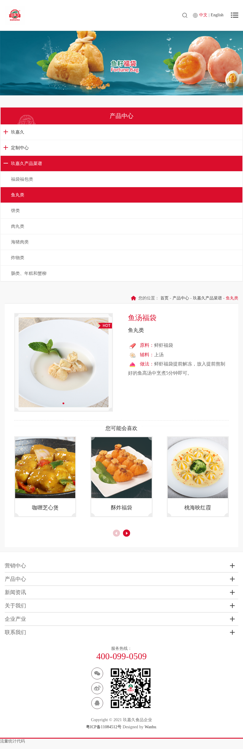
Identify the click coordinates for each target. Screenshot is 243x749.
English (217, 15)
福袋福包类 (22, 179)
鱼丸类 (17, 195)
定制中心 (20, 147)
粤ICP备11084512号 (104, 727)
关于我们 (15, 606)
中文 (204, 15)
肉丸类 (17, 226)
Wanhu (150, 727)
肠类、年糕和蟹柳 (29, 273)
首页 (164, 298)
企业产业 (15, 619)
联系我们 (15, 632)
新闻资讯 (15, 592)
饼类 (15, 210)
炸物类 (17, 257)
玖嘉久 (17, 132)
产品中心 (180, 298)
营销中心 (15, 566)
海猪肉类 (20, 242)
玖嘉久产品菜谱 (26, 163)
